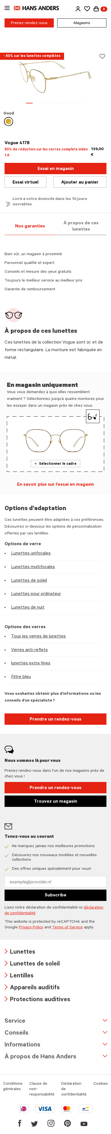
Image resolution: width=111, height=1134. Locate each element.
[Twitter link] (34, 1123)
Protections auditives (37, 1000)
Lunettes (20, 952)
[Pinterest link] (67, 1123)
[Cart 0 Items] (96, 8)
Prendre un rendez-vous (55, 719)
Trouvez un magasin (55, 801)
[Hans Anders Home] (39, 8)
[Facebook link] (19, 1123)
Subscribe (55, 895)
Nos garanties (30, 226)
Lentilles (19, 976)
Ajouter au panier (79, 182)
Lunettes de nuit (27, 608)
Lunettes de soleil (29, 581)
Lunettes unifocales (31, 554)
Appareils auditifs (32, 988)
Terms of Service (67, 928)
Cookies (100, 1084)
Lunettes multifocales (33, 567)
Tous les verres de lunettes (38, 637)
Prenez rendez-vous (29, 23)
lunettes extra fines (30, 664)
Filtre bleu (21, 677)
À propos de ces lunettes (80, 226)
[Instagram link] (51, 1123)
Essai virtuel (25, 182)
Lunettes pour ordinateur (36, 594)
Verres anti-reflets (29, 650)
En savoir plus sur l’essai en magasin (55, 484)
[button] (78, 8)
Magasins (82, 23)
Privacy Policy (31, 928)
